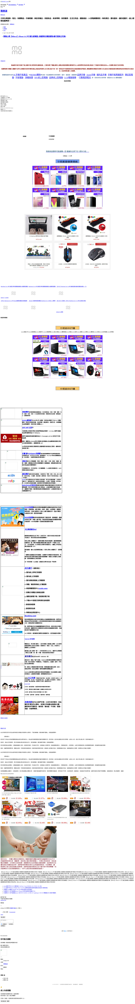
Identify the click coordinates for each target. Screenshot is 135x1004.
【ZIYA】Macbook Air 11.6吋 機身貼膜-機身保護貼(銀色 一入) (71, 286)
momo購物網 (26, 420)
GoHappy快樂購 (34, 453)
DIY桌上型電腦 (41, 77)
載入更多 (3, 917)
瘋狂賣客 (25, 474)
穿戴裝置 (29, 77)
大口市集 (31, 678)
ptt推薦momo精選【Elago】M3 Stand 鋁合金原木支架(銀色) (17, 889)
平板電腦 (19, 77)
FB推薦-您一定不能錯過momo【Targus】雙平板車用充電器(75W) (19, 891)
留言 (15, 908)
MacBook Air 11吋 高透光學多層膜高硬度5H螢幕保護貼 (42, 286)
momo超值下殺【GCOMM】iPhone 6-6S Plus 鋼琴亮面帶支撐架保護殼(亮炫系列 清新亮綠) (25, 887)
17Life (23, 479)
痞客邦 (11, 908)
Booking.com (30, 616)
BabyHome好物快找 (29, 485)
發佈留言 (3, 925)
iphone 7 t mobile (5, 297)
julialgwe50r (3, 900)
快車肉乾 (28, 702)
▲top (2, 914)
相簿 (4, 27)
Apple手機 (90, 75)
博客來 (24, 461)
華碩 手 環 (3, 728)
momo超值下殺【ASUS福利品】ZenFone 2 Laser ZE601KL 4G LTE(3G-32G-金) (22, 886)
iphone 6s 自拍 (59, 312)
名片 (4, 30)
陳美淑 (4, 11)
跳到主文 (3, 14)
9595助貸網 (29, 507)
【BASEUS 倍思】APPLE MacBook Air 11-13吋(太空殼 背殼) (71, 300)
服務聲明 (81, 984)
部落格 (5, 28)
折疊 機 (24, 453)
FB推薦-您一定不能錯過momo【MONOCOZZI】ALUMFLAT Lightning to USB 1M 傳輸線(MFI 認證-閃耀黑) (29, 892)
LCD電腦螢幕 (70, 77)
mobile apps (43, 588)
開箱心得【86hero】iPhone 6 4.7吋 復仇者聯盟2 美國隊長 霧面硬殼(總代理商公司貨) (34, 36)
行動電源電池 (85, 77)
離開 (8, 1001)
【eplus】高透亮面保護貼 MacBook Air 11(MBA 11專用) (42, 300)
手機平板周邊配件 (116, 75)
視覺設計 (12, 24)
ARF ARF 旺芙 (27, 427)
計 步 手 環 (27, 684)
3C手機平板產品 (20, 75)
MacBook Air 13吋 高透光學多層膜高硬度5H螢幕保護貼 (14, 286)
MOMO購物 (35, 75)
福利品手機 (101, 75)
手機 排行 (3, 61)
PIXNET (57, 984)
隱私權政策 (75, 984)
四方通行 (28, 568)
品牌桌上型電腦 (56, 77)
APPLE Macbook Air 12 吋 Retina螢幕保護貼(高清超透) (14, 300)
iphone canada (4, 718)
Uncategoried (12, 912)
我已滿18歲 (3, 1001)
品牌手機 (81, 75)
